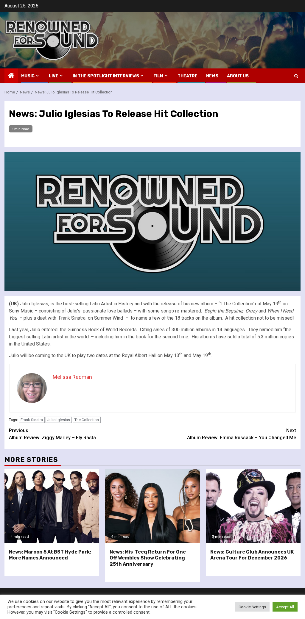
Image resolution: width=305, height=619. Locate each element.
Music (28, 76)
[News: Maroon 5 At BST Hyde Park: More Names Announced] (51, 506)
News (212, 76)
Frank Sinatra (32, 420)
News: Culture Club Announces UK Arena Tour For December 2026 (252, 555)
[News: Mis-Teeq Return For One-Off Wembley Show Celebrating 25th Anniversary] (152, 506)
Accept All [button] (285, 607)
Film (158, 76)
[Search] (296, 76)
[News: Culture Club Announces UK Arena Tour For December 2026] (253, 506)
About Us (238, 76)
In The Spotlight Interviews (106, 76)
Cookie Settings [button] (252, 607)
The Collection (86, 420)
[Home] (11, 76)
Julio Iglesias (58, 420)
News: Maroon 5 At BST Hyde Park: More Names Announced (50, 555)
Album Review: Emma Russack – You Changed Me (241, 434)
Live (53, 76)
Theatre (187, 76)
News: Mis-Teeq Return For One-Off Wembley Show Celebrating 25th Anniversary (149, 558)
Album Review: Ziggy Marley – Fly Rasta (52, 434)
